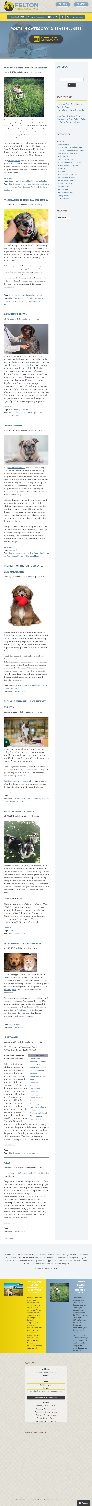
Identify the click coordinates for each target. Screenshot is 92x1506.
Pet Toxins (61, 171)
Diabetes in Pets (13, 425)
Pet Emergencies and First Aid (69, 162)
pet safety (43, 181)
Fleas (7, 1163)
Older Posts (9, 1238)
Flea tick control (21, 181)
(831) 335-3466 (17, 17)
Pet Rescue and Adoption (67, 165)
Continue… (18, 680)
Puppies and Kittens (65, 180)
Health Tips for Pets (13, 187)
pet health (33, 181)
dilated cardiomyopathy (19, 685)
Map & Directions (36, 17)
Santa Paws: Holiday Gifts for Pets (71, 116)
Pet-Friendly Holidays (66, 177)
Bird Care (60, 141)
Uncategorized (33, 1153)
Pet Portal (78, 17)
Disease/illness (19, 184)
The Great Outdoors (65, 192)
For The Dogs (17, 301)
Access (85, 1503)
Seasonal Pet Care (30, 187)
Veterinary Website (58, 1499)
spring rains (14, 160)
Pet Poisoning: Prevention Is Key (23, 943)
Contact (81, 4)
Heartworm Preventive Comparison (35, 1085)
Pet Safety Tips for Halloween (69, 122)
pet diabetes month (16, 467)
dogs (16, 409)
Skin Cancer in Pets (15, 314)
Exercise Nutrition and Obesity (69, 147)
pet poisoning (14, 1024)
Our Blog (62, 66)
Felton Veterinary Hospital (18, 781)
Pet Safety (61, 168)
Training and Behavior (66, 195)
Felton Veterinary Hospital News (70, 150)
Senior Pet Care (18, 556)
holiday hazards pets (23, 295)
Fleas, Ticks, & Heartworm (38, 184)
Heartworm (11, 1037)
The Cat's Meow (32, 556)
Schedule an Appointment (46, 1397)
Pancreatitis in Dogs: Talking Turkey (26, 200)
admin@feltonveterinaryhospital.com (46, 1391)
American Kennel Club (20, 368)
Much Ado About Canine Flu (20, 811)
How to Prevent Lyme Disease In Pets (25, 67)
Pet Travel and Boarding (67, 174)
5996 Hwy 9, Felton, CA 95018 (46, 1372)
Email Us (54, 17)
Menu (64, 4)
